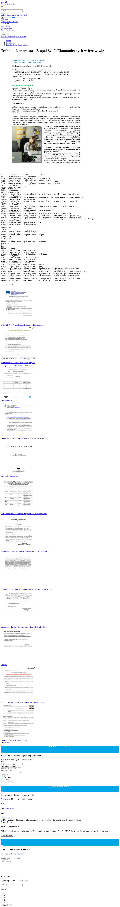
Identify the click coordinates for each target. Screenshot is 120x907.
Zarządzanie (10, 43)
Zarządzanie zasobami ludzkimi (17, 45)
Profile (3, 32)
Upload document (8, 15)
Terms (9, 822)
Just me (6, 779)
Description (9, 766)
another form (21, 854)
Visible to (4, 775)
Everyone (7, 777)
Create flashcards (21, 15)
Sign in (4, 760)
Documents (5, 808)
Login (3, 13)
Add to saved (21, 37)
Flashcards (5, 22)
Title (2, 762)
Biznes (8, 41)
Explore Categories (8, 4)
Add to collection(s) (8, 37)
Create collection (7, 782)
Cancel (4, 905)
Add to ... (5, 34)
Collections (13, 22)
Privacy (4, 822)
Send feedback (7, 835)
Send (10, 905)
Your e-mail (5, 877)
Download (5, 742)
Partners (9, 818)
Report (3, 818)
